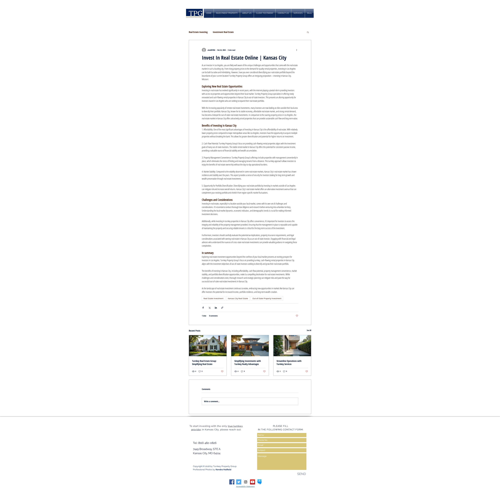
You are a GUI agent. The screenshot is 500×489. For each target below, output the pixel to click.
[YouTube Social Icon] (252, 481)
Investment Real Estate (223, 32)
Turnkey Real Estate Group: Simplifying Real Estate (204, 362)
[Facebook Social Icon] (231, 481)
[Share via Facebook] (203, 307)
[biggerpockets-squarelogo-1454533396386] (259, 481)
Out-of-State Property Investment (266, 298)
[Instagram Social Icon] (245, 481)
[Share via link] (222, 307)
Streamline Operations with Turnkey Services (289, 362)
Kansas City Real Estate (238, 298)
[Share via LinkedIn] (216, 307)
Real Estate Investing (198, 32)
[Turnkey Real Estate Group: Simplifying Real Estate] (208, 345)
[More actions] (296, 50)
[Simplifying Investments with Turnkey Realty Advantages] (250, 345)
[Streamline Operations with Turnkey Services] (292, 345)
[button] (308, 32)
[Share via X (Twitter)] (209, 307)
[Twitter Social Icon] (238, 481)
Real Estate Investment (213, 298)
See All (309, 330)
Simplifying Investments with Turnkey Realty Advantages (247, 362)
